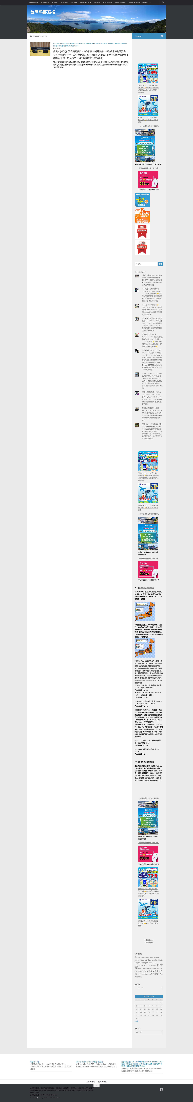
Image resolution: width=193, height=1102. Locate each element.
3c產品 (138, 957)
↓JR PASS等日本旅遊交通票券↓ (149, 126)
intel (155, 960)
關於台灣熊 (91, 1082)
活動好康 (97, 2)
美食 (147, 974)
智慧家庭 (97, 43)
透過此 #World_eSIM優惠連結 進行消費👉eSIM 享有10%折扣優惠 (148, 120)
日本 (136, 971)
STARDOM (155, 1062)
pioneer (82, 43)
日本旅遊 (73, 2)
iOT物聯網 (71, 43)
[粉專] (161, 36)
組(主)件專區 (107, 2)
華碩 (150, 974)
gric (148, 959)
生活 (141, 974)
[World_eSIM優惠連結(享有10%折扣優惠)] (148, 115)
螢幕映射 (110, 43)
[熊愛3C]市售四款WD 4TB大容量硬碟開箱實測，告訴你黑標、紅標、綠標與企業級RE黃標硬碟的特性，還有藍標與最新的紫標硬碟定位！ (152, 280)
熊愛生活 (104, 43)
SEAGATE (148, 1062)
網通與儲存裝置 (85, 2)
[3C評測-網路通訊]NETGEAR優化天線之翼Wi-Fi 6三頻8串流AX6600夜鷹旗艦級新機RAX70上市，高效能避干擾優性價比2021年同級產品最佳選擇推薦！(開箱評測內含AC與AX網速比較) (152, 381)
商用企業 (129, 1064)
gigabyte (143, 960)
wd (147, 965)
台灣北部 (78, 1062)
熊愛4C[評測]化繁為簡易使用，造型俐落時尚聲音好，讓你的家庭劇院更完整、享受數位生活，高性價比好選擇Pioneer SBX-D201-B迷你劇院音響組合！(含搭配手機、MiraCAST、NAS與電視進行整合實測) (91, 54)
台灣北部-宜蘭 (86, 1062)
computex (156, 957)
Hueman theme (54, 1098)
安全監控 (149, 968)
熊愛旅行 (158, 971)
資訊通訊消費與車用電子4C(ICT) (140, 2)
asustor (151, 957)
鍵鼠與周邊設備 (120, 2)
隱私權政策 (102, 1082)
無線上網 (145, 971)
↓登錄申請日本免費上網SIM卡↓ (148, 168)
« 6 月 (137, 1021)
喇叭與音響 (89, 43)
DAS (133, 1062)
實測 (152, 968)
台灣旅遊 (64, 2)
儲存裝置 (154, 966)
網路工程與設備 (147, 1064)
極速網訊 (135, 1064)
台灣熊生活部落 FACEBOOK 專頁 (145, 680)
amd (142, 957)
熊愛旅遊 (100, 1062)
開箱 (158, 973)
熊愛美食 (55, 2)
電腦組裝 (139, 977)
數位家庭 (159, 968)
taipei (145, 966)
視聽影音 (117, 43)
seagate (137, 966)
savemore (155, 963)
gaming (137, 960)
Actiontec (56, 43)
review (150, 963)
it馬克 (160, 960)
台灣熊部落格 (42, 12)
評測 (153, 974)
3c (136, 957)
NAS (77, 43)
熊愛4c (151, 971)
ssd (142, 966)
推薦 (155, 968)
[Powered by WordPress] (37, 1097)
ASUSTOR (64, 43)
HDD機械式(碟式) (140, 1062)
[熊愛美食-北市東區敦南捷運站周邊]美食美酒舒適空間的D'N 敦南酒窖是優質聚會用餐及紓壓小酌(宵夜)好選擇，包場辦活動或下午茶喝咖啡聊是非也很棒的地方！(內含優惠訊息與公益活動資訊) (152, 431)
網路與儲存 (156, 1064)
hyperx (152, 960)
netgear (145, 963)
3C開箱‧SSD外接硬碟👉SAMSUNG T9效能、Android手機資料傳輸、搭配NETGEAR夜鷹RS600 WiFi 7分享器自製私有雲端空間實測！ (152, 309)
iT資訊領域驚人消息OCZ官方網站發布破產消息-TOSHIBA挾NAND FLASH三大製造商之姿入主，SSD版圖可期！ (50, 1066)
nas (142, 963)
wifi (150, 965)
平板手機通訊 (33, 2)
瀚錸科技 (140, 971)
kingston (138, 963)
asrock (144, 957)
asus (147, 957)
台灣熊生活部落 (142, 968)
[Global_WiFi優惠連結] (148, 83)
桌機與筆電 (45, 2)
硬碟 (144, 974)
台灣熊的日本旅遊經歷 (146, 588)
